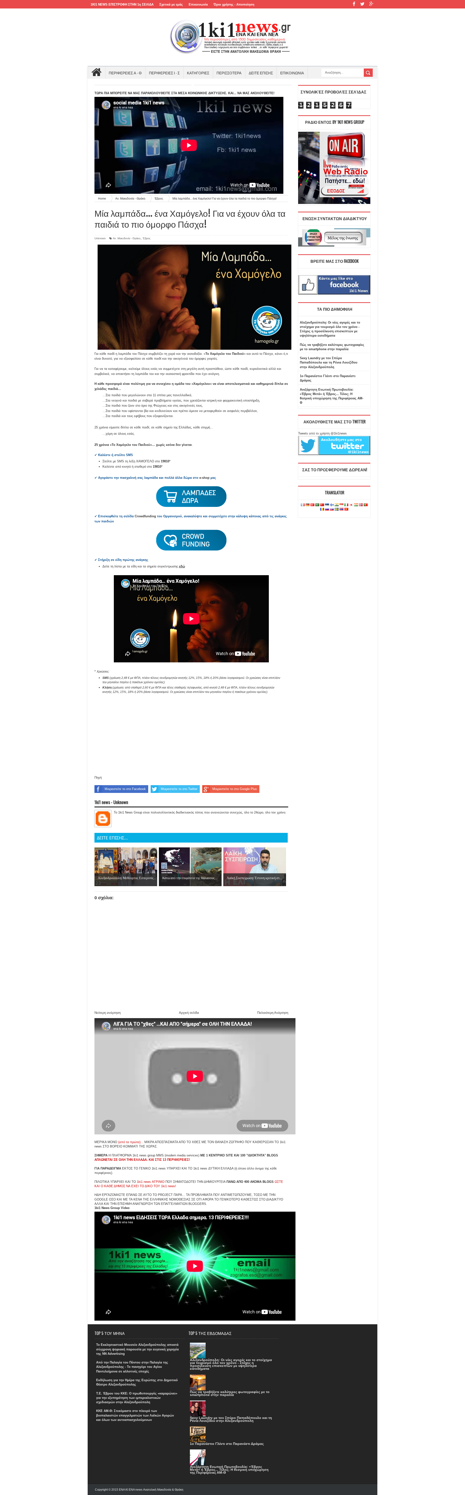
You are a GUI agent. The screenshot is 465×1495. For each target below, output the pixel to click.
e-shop (204, 478)
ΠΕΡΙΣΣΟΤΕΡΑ (229, 72)
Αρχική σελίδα (189, 1013)
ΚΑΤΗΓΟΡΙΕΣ (198, 72)
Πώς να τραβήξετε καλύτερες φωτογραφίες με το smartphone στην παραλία (230, 1393)
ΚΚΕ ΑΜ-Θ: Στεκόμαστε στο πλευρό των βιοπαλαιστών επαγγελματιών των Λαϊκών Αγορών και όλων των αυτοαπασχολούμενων (135, 1415)
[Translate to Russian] (327, 509)
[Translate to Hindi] (337, 505)
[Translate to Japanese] (351, 505)
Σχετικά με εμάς (171, 4)
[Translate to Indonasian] (341, 505)
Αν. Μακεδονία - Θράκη (126, 238)
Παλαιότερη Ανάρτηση (272, 1013)
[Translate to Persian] (356, 505)
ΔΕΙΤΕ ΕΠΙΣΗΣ (261, 72)
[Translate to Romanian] (322, 509)
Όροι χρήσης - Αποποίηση (234, 4)
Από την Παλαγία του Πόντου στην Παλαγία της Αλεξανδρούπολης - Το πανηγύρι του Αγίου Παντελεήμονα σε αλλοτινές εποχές (132, 1367)
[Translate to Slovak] (332, 509)
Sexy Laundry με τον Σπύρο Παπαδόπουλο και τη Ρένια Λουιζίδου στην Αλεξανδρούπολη (328, 362)
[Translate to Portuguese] (366, 505)
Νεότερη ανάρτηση (107, 1013)
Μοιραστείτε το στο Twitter (179, 789)
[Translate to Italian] (346, 505)
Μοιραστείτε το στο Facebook (125, 789)
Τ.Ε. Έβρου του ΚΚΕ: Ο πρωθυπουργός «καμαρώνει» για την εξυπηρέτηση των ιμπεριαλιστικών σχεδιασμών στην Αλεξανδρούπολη (136, 1398)
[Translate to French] (303, 505)
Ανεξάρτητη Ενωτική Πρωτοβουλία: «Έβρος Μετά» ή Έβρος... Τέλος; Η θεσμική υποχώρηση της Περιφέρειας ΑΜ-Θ (229, 1469)
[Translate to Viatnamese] (346, 509)
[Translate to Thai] (341, 509)
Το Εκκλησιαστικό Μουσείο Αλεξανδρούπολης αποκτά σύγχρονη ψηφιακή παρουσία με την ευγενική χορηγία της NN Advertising (137, 1349)
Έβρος (146, 238)
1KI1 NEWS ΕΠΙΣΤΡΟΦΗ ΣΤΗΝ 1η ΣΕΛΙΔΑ (122, 4)
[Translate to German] (308, 505)
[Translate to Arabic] (317, 505)
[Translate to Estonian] (327, 505)
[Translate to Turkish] (312, 505)
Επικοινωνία (198, 4)
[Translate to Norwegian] (361, 505)
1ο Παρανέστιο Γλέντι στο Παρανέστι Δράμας (227, 1443)
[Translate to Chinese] (322, 505)
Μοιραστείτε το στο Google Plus (234, 789)
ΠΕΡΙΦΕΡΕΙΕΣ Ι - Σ (164, 72)
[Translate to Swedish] (337, 509)
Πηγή (98, 777)
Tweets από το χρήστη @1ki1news (322, 433)
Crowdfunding (145, 516)
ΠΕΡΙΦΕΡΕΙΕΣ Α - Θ (125, 72)
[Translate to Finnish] (332, 505)
